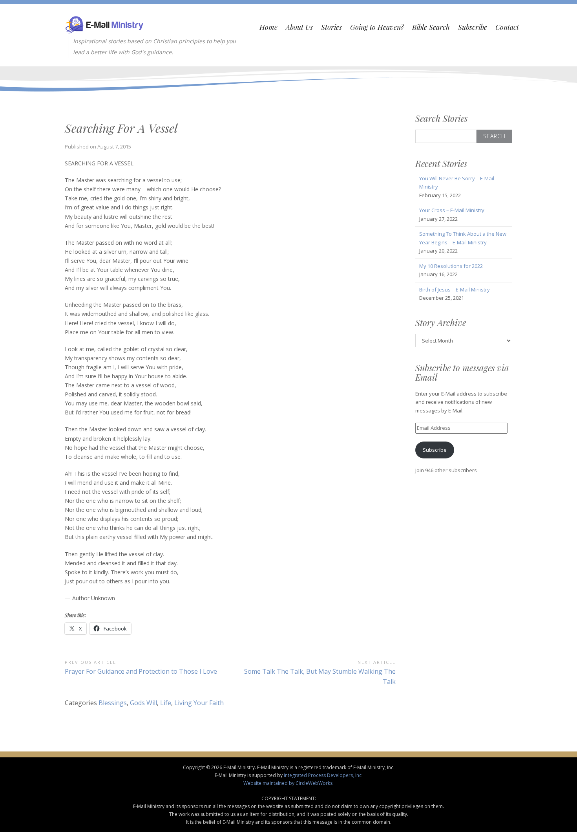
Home (268, 27)
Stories (331, 27)
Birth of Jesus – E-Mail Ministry (454, 289)
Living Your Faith (199, 702)
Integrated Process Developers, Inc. (323, 775)
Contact (507, 27)
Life (165, 702)
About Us (299, 27)
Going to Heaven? (377, 27)
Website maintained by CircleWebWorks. (288, 783)
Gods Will (143, 702)
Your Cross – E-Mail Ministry (451, 210)
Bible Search (431, 27)
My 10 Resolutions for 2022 (451, 265)
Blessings (113, 702)
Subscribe (472, 27)
